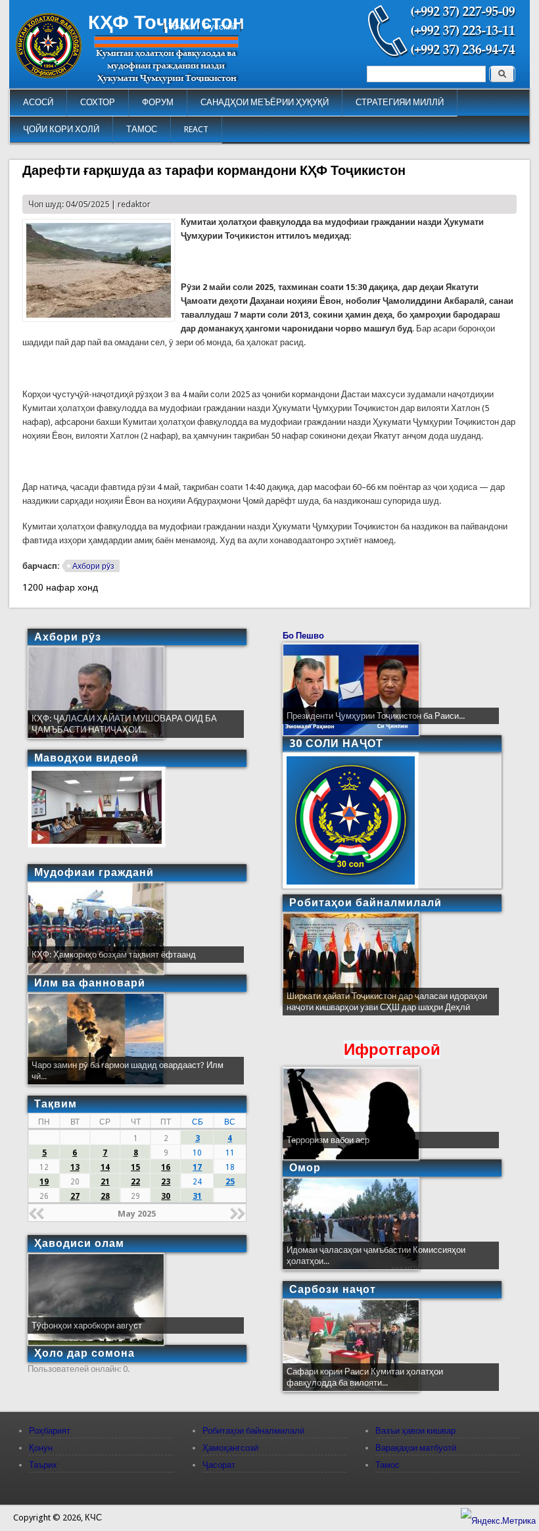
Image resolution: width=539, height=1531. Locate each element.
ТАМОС (141, 129)
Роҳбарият (49, 1431)
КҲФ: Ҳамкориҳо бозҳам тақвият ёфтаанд (114, 955)
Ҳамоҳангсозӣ (230, 1448)
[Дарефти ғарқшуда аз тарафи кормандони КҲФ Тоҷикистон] (98, 319)
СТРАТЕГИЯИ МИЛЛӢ (400, 102)
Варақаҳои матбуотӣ (415, 1448)
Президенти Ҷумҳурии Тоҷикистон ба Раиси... (376, 716)
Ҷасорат (218, 1465)
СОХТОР (97, 102)
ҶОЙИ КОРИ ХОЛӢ (61, 129)
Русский (220, 27)
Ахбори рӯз (93, 566)
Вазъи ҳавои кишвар (415, 1431)
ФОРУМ (158, 102)
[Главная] (49, 75)
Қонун (41, 1448)
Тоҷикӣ (181, 27)
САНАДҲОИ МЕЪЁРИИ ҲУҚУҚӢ (264, 102)
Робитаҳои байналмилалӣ (253, 1431)
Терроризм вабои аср (328, 1140)
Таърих (43, 1465)
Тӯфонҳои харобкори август (87, 1325)
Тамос (387, 1465)
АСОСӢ (38, 102)
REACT (196, 129)
